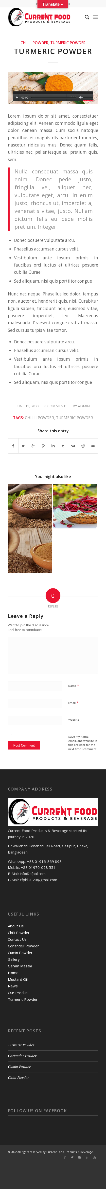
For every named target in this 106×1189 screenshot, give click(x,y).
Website (73, 719)
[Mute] (81, 98)
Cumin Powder (20, 952)
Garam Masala (20, 965)
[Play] (16, 98)
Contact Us (17, 939)
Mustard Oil (18, 979)
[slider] (88, 98)
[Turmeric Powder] (53, 88)
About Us (16, 925)
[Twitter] (72, 1157)
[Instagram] (79, 1157)
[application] (53, 96)
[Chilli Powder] (75, 506)
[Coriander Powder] (30, 506)
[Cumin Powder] (30, 550)
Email (73, 702)
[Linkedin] (87, 1157)
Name (73, 685)
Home (13, 972)
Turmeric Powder (68, 42)
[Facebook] (65, 1157)
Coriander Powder (23, 945)
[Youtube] (94, 1157)
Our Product (18, 992)
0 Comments (56, 406)
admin (84, 406)
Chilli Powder (34, 42)
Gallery (14, 959)
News (13, 985)
